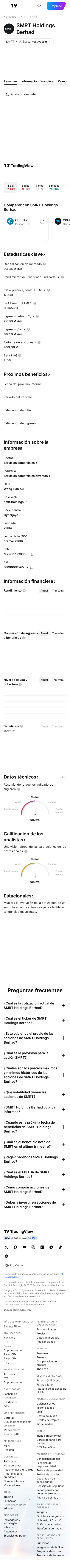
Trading (8, 1496)
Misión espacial (46, 1407)
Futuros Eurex (45, 1384)
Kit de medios (45, 1424)
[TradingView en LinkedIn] (42, 1247)
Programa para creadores (13, 1475)
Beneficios (10, 1398)
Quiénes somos (46, 1403)
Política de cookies (48, 1474)
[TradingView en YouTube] (24, 1247)
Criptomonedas (13, 1350)
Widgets (42, 1512)
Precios (41, 1333)
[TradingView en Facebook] (15, 1247)
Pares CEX (10, 1354)
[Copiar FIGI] (31, 567)
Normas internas (14, 1481)
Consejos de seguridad (51, 1485)
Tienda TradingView (49, 1435)
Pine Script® (11, 1434)
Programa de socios (49, 1551)
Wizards (9, 1527)
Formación (10, 1500)
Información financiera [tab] (37, 81)
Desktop (9, 1449)
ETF (6, 1342)
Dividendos (10, 1402)
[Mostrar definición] (44, 264)
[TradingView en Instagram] (33, 1247)
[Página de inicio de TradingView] (14, 6)
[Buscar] (39, 6)
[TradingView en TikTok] (60, 1247)
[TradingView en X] (6, 1247)
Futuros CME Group (48, 1380)
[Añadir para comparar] (42, 222)
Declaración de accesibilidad (46, 1480)
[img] (46, 41)
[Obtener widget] (62, 777)
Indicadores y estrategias (12, 1521)
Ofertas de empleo (48, 1420)
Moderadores (12, 1485)
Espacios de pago (15, 1535)
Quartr (41, 1304)
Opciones (9, 1425)
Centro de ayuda (47, 1415)
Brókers (41, 1357)
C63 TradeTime (46, 1447)
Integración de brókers (50, 1547)
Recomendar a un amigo (18, 1469)
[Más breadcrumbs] (23, 16)
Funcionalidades (46, 1329)
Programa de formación (51, 1555)
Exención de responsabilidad (46, 1464)
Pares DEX (10, 1358)
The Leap (42, 1368)
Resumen (42, 1353)
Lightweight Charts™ (49, 1520)
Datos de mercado (48, 1337)
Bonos (7, 1346)
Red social (10, 1461)
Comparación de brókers (47, 1363)
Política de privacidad (50, 1470)
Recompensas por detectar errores (48, 1491)
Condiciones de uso (48, 1458)
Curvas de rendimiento (17, 1421)
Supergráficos (12, 1326)
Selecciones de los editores (15, 1506)
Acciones (9, 1337)
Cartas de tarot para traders (49, 1441)
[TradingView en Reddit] (6, 1256)
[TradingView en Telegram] (51, 1247)
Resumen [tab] (10, 81)
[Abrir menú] (5, 6)
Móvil (7, 1445)
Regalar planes (46, 1341)
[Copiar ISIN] (32, 554)
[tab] (44, 590)
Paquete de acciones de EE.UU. (51, 1390)
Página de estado (47, 1497)
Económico (10, 1393)
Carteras (9, 1417)
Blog (39, 1411)
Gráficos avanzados (49, 1524)
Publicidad (43, 1543)
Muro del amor (12, 1465)
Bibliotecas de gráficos (50, 1516)
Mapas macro (12, 1430)
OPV (6, 1406)
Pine (6, 1362)
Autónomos (10, 1531)
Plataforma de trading (50, 1528)
